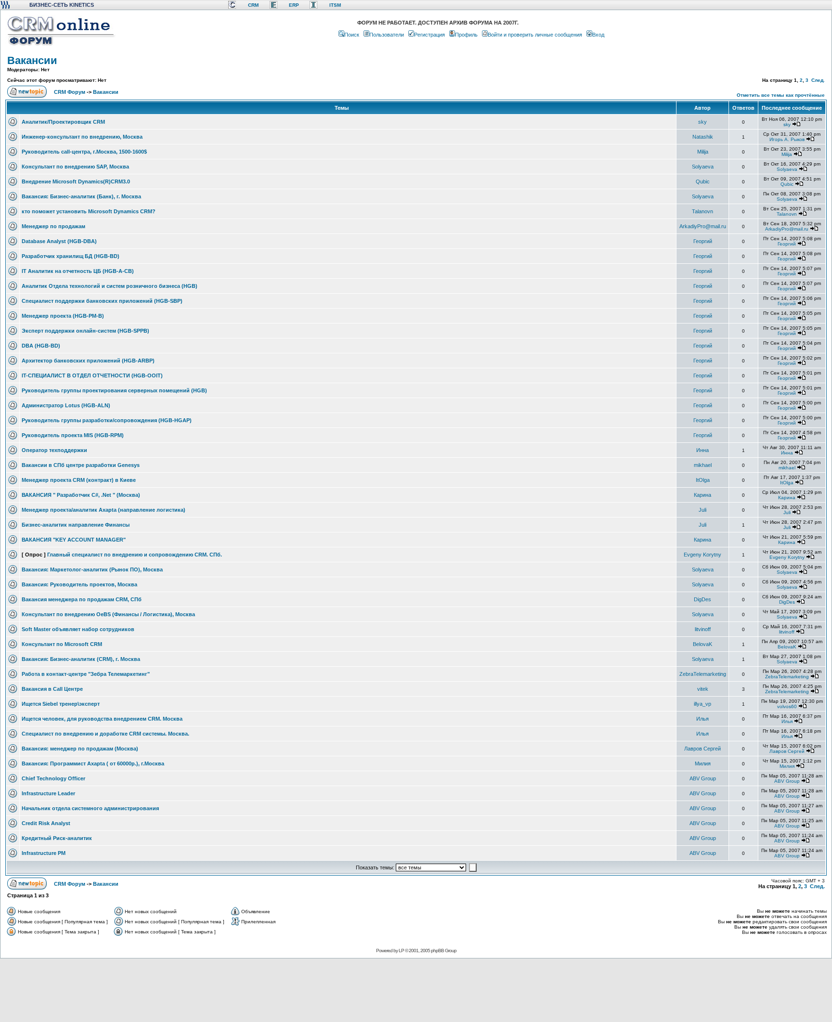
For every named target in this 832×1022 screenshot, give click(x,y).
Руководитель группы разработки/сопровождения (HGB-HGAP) (107, 420)
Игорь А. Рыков (787, 139)
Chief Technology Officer (53, 778)
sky (702, 122)
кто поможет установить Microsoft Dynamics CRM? (89, 211)
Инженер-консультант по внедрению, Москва (82, 137)
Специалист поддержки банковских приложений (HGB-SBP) (102, 301)
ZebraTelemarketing (702, 674)
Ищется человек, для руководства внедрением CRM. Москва (102, 719)
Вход (598, 35)
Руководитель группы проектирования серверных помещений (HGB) (114, 390)
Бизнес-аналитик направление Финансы (76, 525)
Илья (702, 719)
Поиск (351, 35)
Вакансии (32, 60)
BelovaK (702, 644)
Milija (702, 152)
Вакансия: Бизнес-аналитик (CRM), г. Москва (81, 659)
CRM (253, 5)
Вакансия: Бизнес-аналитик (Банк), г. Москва (81, 196)
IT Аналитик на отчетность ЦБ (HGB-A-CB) (78, 271)
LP (401, 950)
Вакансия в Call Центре (52, 689)
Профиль (466, 35)
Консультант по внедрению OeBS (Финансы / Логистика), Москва (108, 614)
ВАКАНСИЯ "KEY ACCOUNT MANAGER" (74, 540)
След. (818, 80)
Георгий (702, 241)
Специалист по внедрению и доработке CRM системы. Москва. (105, 734)
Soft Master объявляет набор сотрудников (78, 629)
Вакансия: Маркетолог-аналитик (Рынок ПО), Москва (92, 569)
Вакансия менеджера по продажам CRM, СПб (82, 599)
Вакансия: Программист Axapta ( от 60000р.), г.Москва (93, 763)
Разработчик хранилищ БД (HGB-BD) (70, 256)
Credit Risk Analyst (46, 823)
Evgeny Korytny (702, 554)
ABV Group (702, 778)
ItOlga (703, 480)
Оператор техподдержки (54, 450)
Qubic (703, 181)
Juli (702, 510)
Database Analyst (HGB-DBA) (59, 241)
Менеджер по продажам (53, 226)
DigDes (702, 599)
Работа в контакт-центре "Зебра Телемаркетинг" (86, 674)
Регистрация (429, 35)
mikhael (703, 465)
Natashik (702, 137)
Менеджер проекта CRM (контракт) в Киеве (79, 480)
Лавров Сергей (702, 748)
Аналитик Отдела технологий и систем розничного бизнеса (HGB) (109, 286)
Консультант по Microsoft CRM (62, 644)
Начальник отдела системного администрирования (90, 808)
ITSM (335, 5)
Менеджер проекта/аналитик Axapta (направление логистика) (103, 510)
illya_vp (702, 704)
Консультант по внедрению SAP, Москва (75, 166)
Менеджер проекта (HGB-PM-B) (63, 316)
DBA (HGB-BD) (41, 346)
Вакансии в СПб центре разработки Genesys (81, 465)
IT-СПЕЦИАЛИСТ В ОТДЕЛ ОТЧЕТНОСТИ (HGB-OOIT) (92, 375)
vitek (702, 689)
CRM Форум (69, 92)
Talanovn (702, 211)
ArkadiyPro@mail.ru (702, 226)
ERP (294, 5)
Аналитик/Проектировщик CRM (63, 122)
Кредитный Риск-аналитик (57, 838)
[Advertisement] (415, 989)
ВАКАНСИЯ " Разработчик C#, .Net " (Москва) (81, 495)
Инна (702, 450)
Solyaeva (703, 166)
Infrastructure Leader (48, 793)
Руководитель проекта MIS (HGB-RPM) (73, 435)
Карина (702, 495)
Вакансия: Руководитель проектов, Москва (79, 584)
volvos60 (787, 706)
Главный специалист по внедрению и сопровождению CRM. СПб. (134, 554)
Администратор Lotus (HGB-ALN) (66, 405)
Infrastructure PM (43, 853)
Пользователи (386, 35)
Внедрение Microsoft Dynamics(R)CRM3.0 (76, 181)
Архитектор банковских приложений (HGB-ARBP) (88, 360)
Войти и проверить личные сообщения (535, 35)
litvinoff (703, 629)
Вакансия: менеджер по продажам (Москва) (80, 748)
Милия (703, 763)
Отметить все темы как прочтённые (781, 95)
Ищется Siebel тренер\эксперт (61, 704)
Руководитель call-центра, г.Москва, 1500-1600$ (84, 152)
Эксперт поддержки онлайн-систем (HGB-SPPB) (85, 331)
